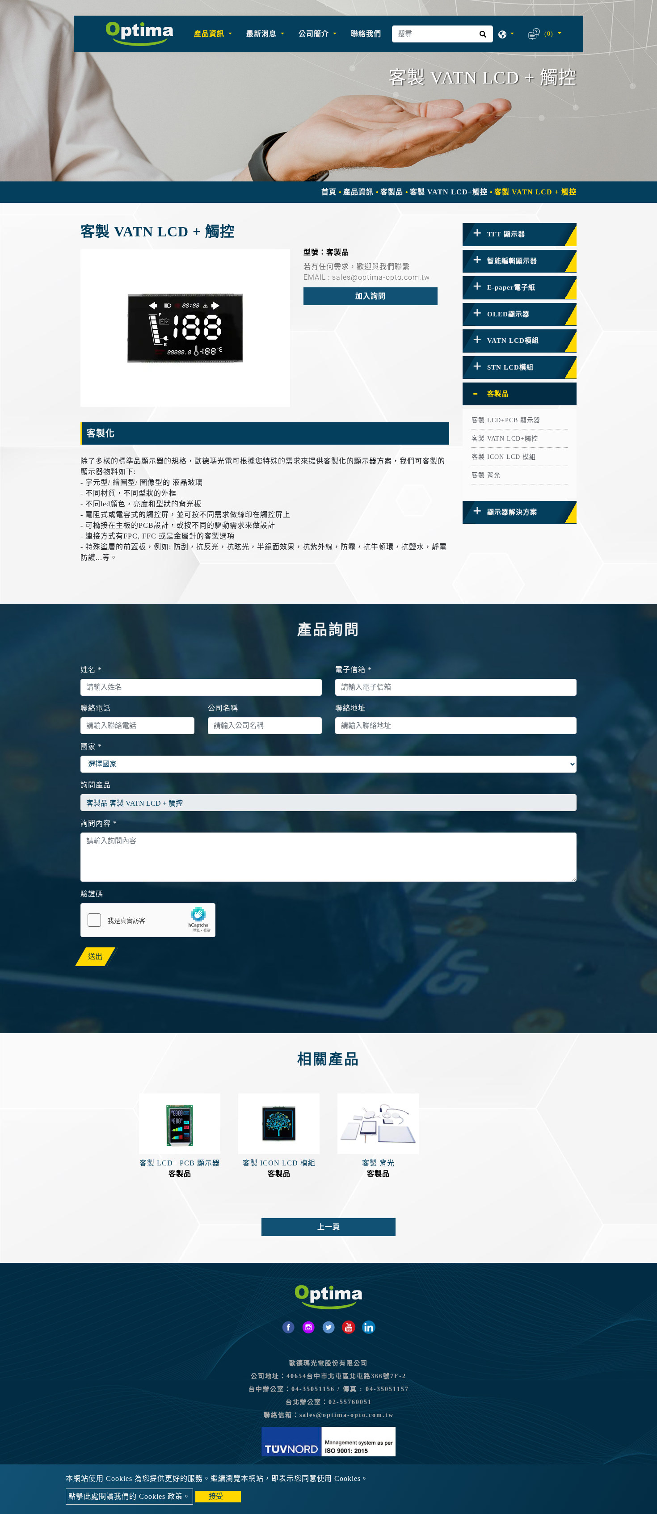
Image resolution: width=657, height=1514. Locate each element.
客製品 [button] (498, 393)
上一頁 (328, 1227)
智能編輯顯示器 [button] (512, 261)
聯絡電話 (95, 708)
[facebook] (288, 1327)
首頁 (329, 192)
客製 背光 (486, 475)
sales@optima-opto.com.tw (346, 1415)
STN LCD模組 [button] (510, 367)
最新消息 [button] (262, 34)
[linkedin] (369, 1327)
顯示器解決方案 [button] (512, 512)
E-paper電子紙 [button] (511, 287)
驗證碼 (91, 894)
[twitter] (328, 1327)
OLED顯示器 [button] (508, 314)
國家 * (91, 746)
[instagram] (308, 1327)
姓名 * (91, 669)
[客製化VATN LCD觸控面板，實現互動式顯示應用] (185, 328)
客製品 (391, 192)
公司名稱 (223, 708)
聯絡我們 (366, 34)
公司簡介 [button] (315, 34)
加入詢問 (370, 296)
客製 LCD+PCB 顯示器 (506, 420)
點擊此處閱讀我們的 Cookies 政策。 (129, 1496)
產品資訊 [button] (210, 34)
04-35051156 (313, 1389)
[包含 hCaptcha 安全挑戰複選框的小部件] (147, 920)
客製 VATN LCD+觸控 (449, 192)
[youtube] (349, 1327)
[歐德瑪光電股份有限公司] (139, 34)
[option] (185, 328)
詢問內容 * (98, 823)
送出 (95, 956)
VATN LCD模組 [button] (513, 340)
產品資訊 (358, 192)
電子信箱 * (353, 669)
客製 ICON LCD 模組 (504, 457)
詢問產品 (95, 785)
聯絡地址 (350, 708)
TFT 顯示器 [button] (506, 234)
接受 (216, 1496)
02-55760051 (350, 1402)
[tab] (520, 234)
